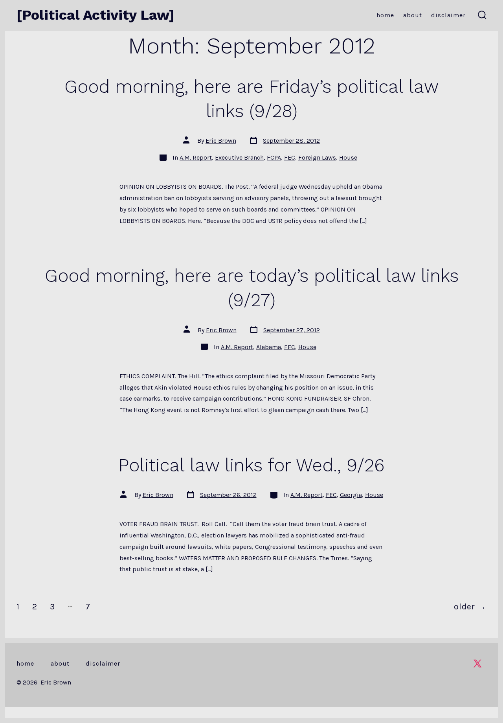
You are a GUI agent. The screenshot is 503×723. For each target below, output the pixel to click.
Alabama (268, 347)
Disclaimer (448, 15)
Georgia (351, 495)
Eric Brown (221, 140)
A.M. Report (196, 157)
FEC (289, 157)
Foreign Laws (317, 157)
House (348, 157)
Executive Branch (239, 157)
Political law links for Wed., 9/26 (251, 465)
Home (385, 15)
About (412, 15)
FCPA (274, 157)
